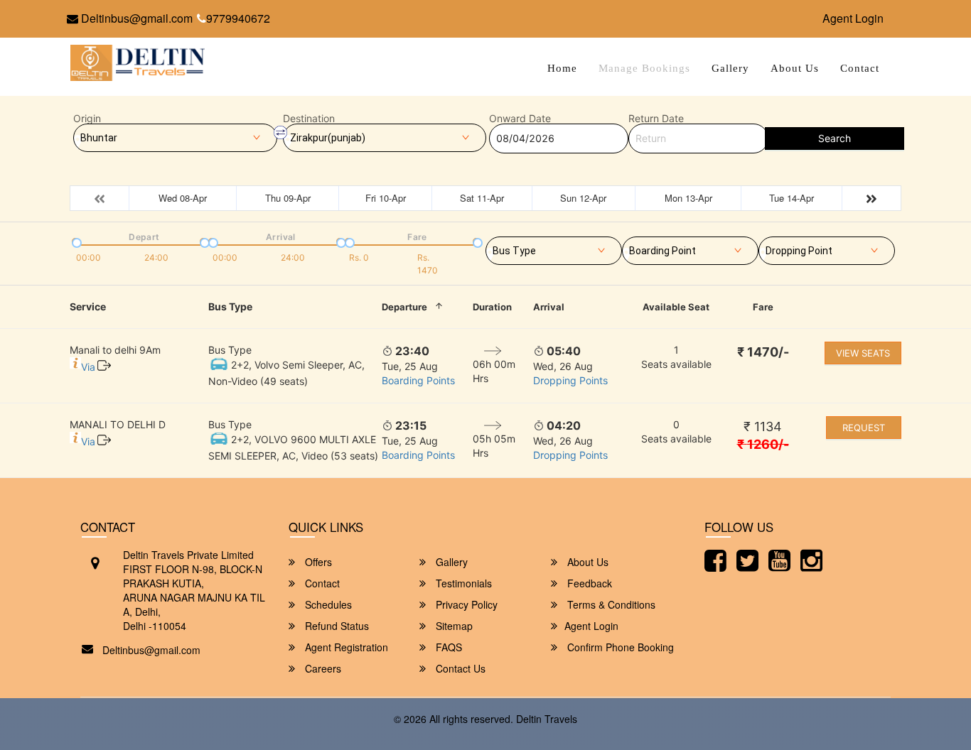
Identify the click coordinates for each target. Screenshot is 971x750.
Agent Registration (345, 647)
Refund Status (335, 626)
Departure (404, 306)
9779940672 (238, 18)
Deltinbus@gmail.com (135, 18)
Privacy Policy (465, 604)
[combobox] (553, 248)
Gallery (730, 68)
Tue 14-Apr (791, 198)
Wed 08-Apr (183, 198)
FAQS (447, 647)
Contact (859, 68)
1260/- (763, 444)
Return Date (656, 119)
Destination (309, 119)
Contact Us (459, 668)
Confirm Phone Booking (619, 647)
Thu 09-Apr (288, 198)
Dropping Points (570, 380)
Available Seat (676, 306)
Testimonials (462, 583)
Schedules (327, 604)
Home (562, 68)
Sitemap (453, 626)
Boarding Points (418, 380)
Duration (492, 306)
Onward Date (520, 119)
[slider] (75, 241)
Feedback (588, 583)
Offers (317, 562)
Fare (763, 306)
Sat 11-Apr (482, 198)
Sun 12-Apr (583, 198)
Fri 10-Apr (385, 198)
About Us (795, 68)
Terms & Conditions (609, 604)
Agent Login (853, 18)
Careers (321, 668)
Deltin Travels (546, 719)
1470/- (763, 351)
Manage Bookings (644, 68)
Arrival (548, 306)
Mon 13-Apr (688, 198)
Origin (87, 119)
